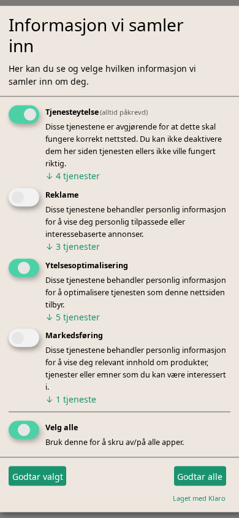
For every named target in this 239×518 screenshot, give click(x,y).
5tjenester (72, 316)
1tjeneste (70, 399)
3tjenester (72, 246)
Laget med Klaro (199, 498)
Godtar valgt (37, 476)
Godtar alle (199, 476)
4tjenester (72, 175)
